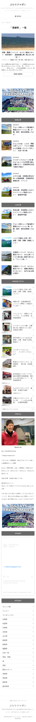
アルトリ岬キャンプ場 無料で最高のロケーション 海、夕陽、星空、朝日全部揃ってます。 (23, 131)
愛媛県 (12, 60)
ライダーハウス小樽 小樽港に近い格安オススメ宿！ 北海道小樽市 (23, 328)
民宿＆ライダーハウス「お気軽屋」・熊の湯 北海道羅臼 (22, 364)
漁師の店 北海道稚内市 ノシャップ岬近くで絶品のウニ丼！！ (22, 304)
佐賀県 (4, 623)
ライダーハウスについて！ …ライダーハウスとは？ (22, 352)
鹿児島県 (5, 686)
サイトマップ (22, 700)
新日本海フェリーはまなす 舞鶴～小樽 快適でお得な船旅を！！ (23, 340)
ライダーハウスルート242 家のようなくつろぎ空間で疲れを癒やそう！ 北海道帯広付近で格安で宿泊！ (23, 163)
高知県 (4, 678)
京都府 (4, 619)
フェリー (5, 611)
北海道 (4, 632)
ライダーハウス (8, 615)
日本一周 (17, 60)
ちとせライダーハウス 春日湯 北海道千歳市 (22, 389)
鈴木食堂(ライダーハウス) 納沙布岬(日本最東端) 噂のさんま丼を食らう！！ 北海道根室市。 (23, 377)
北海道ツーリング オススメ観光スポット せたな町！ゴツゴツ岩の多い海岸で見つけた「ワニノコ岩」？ (23, 255)
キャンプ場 (6, 607)
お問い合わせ (13, 700)
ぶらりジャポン (18, 4)
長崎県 (4, 674)
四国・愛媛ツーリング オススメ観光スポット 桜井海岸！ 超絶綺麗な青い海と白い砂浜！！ (18, 55)
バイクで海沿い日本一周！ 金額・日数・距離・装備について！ (23, 240)
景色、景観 (24, 60)
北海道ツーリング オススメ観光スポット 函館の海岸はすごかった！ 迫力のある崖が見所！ (23, 269)
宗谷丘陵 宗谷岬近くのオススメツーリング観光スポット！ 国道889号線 (23, 192)
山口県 (4, 636)
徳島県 (4, 644)
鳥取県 (4, 682)
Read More (18, 74)
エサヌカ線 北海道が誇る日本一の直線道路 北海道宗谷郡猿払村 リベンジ (23, 178)
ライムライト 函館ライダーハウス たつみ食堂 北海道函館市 (22, 316)
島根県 (4, 640)
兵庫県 (4, 628)
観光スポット (7, 670)
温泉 (4, 665)
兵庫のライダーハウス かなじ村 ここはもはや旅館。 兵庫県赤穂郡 (22, 400)
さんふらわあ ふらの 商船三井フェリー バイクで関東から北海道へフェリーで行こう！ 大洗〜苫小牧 (23, 147)
